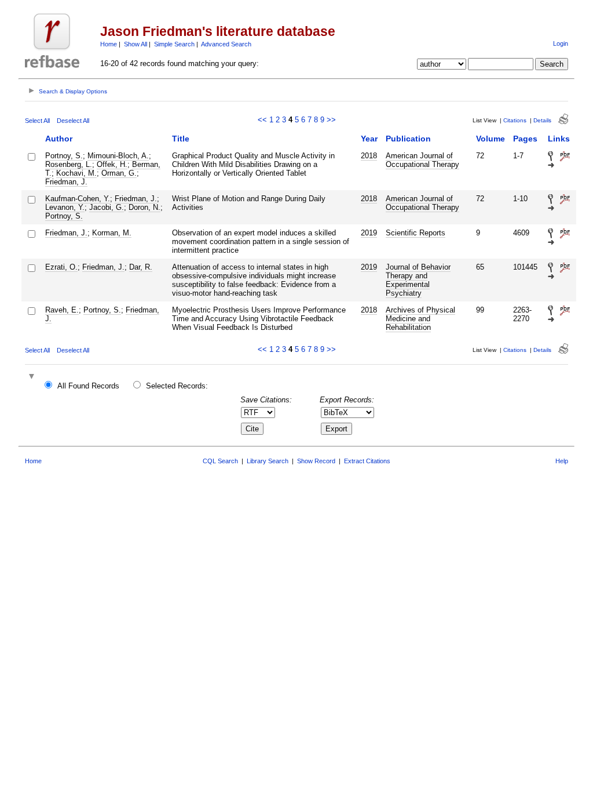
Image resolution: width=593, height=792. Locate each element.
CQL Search (220, 460)
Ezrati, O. (61, 267)
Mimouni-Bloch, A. (118, 155)
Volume (490, 138)
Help (561, 460)
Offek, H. (112, 164)
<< (262, 119)
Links (559, 138)
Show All (135, 44)
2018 (369, 155)
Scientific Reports (415, 232)
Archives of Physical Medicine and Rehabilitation (420, 319)
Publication (408, 138)
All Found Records (88, 386)
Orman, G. (119, 173)
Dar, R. (140, 267)
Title (180, 138)
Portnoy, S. (64, 155)
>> (331, 119)
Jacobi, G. (106, 207)
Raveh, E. (62, 310)
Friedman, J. (66, 181)
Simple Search (174, 44)
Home (108, 44)
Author (58, 138)
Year (369, 138)
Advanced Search (226, 44)
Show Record (316, 460)
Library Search (267, 460)
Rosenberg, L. (68, 164)
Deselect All (73, 120)
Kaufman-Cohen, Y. (77, 198)
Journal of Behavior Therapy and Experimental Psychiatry (418, 280)
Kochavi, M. (76, 173)
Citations (514, 120)
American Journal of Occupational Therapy (422, 160)
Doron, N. (144, 207)
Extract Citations (367, 460)
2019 (369, 232)
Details (542, 120)
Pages (525, 138)
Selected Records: (177, 386)
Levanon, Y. (65, 207)
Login (560, 43)
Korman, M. (111, 232)
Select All (37, 120)
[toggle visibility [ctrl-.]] (33, 377)
